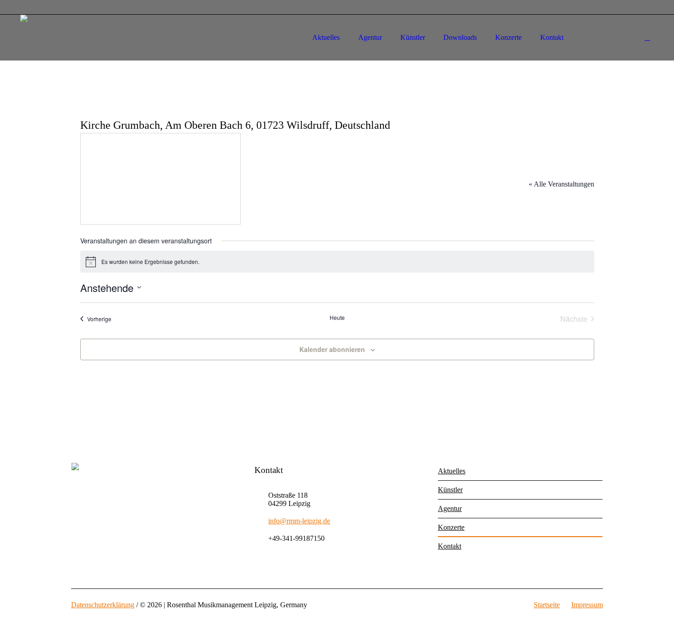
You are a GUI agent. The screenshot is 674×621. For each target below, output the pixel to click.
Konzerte (451, 527)
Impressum (587, 605)
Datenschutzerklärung (102, 605)
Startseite (547, 605)
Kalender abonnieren (332, 349)
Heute (337, 317)
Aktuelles (451, 471)
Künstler (450, 490)
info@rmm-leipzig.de (299, 521)
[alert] (337, 262)
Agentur (450, 508)
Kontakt (449, 546)
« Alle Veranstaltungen (561, 184)
